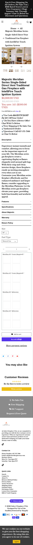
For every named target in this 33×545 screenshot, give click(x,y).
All (21, 28)
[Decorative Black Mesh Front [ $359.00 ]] (16, 286)
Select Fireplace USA (19, 506)
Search (4, 474)
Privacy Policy (6, 482)
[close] (31, 9)
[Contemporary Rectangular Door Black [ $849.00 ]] (7, 259)
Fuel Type (6, 237)
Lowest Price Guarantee (9, 491)
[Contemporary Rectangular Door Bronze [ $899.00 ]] (16, 259)
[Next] (21, 66)
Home (13, 28)
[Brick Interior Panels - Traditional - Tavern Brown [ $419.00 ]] (16, 297)
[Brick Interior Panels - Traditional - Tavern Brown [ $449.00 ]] (16, 316)
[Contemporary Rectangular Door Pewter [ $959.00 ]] (7, 286)
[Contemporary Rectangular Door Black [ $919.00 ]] (7, 278)
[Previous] (12, 66)
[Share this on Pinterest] (12, 356)
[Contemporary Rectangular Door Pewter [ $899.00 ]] (7, 267)
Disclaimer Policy (7, 489)
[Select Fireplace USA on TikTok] (3, 445)
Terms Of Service (7, 483)
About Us (5, 478)
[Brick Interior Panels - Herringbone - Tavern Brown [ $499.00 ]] (7, 324)
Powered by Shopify (20, 511)
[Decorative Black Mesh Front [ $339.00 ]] (16, 267)
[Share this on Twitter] (3, 356)
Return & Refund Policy (9, 480)
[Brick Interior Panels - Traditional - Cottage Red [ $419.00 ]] (7, 297)
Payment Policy (7, 487)
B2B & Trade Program (9, 493)
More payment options (16, 346)
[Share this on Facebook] (8, 356)
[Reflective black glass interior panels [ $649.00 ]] (16, 305)
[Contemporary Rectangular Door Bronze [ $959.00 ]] (16, 278)
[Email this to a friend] (17, 356)
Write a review (16, 389)
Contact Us (5, 476)
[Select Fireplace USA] (16, 22)
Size (3, 229)
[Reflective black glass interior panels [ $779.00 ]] (16, 324)
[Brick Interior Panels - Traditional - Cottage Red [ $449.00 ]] (7, 316)
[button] (16, 140)
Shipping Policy (7, 485)
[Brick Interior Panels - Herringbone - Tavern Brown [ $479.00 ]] (7, 305)
